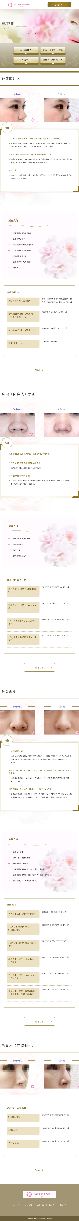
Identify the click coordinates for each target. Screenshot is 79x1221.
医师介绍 (28, 1205)
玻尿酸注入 (26, 49)
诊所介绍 (16, 1205)
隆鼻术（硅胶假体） (53, 59)
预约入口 (58, 5)
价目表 (51, 1205)
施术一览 (40, 1205)
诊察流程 (62, 1205)
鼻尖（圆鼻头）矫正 (53, 49)
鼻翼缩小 (26, 59)
